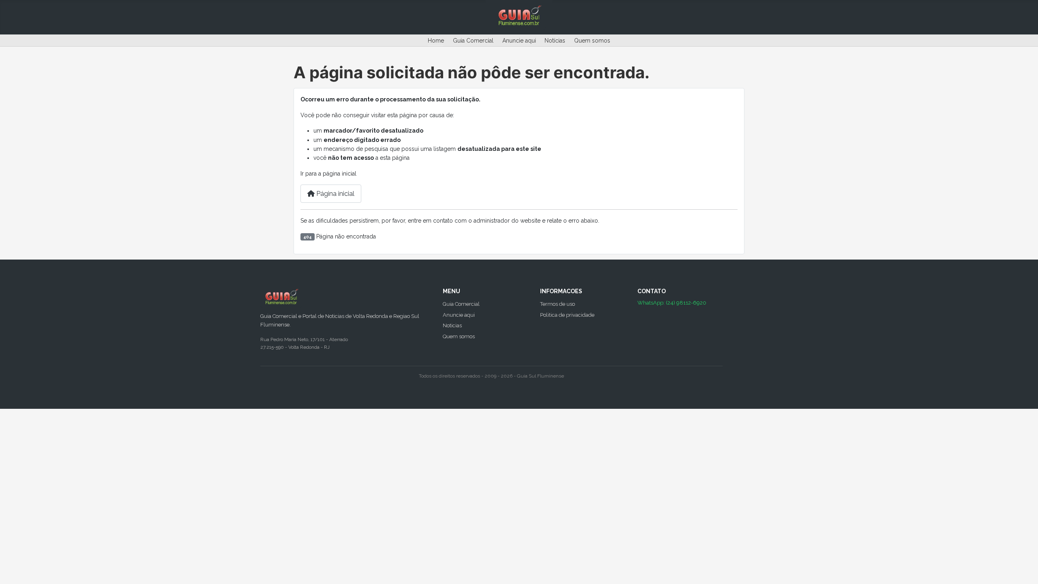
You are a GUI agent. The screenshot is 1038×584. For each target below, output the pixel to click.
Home (436, 40)
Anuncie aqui (519, 40)
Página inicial (334, 194)
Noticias (452, 325)
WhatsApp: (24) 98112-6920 (671, 303)
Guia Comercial (473, 40)
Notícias (555, 40)
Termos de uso (557, 304)
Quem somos (592, 40)
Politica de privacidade (567, 315)
